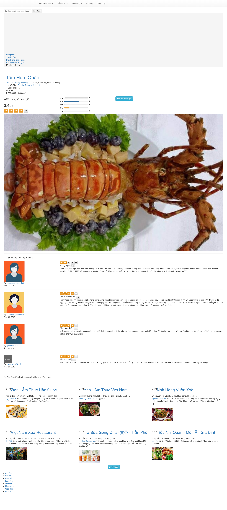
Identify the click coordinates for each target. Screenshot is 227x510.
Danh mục (76, 3)
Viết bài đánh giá (124, 98)
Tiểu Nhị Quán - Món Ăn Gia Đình (186, 432)
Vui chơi (8, 483)
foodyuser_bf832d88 (15, 283)
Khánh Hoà (35, 85)
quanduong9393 (13, 345)
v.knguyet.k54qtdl (14, 364)
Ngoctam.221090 (159, 398)
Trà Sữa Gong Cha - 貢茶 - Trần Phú (115, 432)
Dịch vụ (8, 491)
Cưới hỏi (8, 478)
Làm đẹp (9, 481)
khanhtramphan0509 (15, 314)
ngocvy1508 (11, 398)
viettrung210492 (85, 398)
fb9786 (9, 441)
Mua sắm (9, 486)
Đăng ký (89, 3)
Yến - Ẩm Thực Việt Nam (106, 389)
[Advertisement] (113, 33)
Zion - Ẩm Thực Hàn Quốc (34, 389)
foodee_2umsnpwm (87, 441)
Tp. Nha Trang (24, 85)
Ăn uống (8, 473)
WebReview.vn (46, 3)
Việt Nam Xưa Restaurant (33, 432)
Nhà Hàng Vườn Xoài (175, 389)
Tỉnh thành (62, 3)
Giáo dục (9, 488)
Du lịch (8, 475)
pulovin (155, 441)
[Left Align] (6, 111)
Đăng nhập (101, 3)
